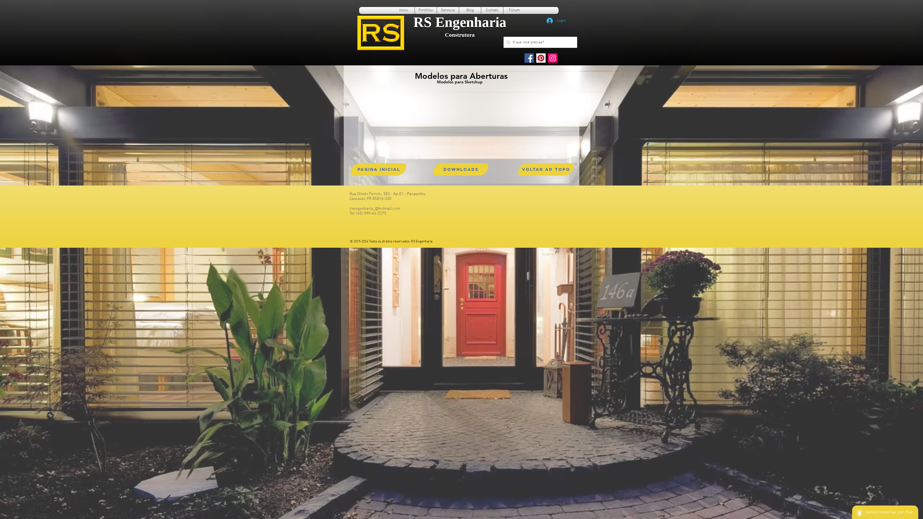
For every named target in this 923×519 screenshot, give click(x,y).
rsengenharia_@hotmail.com (374, 208)
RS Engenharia (459, 22)
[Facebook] (529, 58)
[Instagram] (552, 58)
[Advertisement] (144, 281)
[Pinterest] (541, 58)
